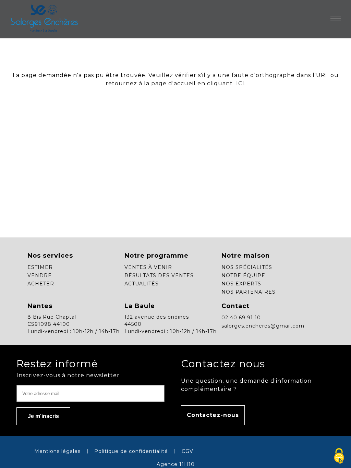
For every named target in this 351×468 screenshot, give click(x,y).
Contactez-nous (213, 415)
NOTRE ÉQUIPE (243, 275)
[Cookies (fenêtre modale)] (339, 456)
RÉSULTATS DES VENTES (159, 275)
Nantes (39, 306)
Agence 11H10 (176, 464)
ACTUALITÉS (141, 284)
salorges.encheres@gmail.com (262, 326)
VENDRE (39, 275)
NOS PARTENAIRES (248, 292)
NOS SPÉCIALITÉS (246, 267)
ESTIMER (40, 267)
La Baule (139, 306)
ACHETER (40, 284)
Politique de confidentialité (131, 451)
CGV (187, 451)
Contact (235, 306)
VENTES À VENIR (148, 267)
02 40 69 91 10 (241, 318)
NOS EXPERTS (241, 284)
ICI (239, 83)
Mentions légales (57, 451)
